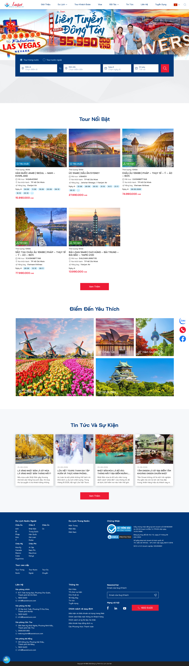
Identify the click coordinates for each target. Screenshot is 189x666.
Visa (100, 4)
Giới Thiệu (45, 4)
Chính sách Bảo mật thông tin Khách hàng (86, 617)
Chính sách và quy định (81, 608)
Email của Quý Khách (117, 588)
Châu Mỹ (19, 544)
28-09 (26, 268)
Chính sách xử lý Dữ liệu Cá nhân (82, 620)
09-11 (41, 268)
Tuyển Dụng (160, 4)
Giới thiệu (72, 589)
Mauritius (32, 553)
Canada (18, 550)
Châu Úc (45, 525)
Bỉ (16, 532)
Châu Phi (32, 544)
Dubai (31, 540)
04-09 (26, 189)
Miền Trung (73, 526)
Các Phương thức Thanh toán (81, 627)
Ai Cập (31, 547)
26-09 (87, 186)
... (32, 193)
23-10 (26, 193)
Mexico (18, 553)
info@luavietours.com (27, 601)
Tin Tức (129, 4)
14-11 (109, 186)
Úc (43, 529)
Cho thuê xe (74, 595)
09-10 (57, 189)
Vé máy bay (73, 598)
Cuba (17, 556)
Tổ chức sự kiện (75, 592)
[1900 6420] (182, 330)
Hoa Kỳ (18, 547)
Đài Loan (32, 537)
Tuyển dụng (73, 603)
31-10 (103, 186)
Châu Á (32, 525)
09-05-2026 (136, 189)
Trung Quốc (33, 532)
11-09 (34, 189)
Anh (17, 529)
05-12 (72, 190)
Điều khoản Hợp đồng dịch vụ (81, 623)
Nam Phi (32, 550)
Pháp (17, 534)
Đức (17, 537)
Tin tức (72, 600)
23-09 (49, 189)
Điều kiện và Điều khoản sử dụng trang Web (86, 613)
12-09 (80, 186)
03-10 (95, 186)
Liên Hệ (144, 4)
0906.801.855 (24, 631)
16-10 (19, 193)
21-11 (116, 186)
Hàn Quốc (33, 534)
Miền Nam (72, 532)
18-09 (41, 189)
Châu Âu (18, 525)
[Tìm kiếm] (165, 68)
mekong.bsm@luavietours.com (30, 633)
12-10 (34, 268)
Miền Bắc (72, 529)
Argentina (19, 559)
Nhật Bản (32, 529)
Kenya (31, 556)
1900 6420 (22, 598)
